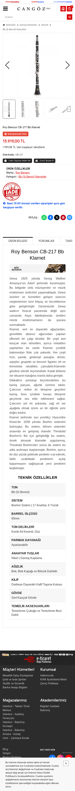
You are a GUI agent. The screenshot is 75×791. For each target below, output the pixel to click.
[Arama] (69, 17)
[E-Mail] (69, 217)
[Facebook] (50, 217)
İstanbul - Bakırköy (14, 730)
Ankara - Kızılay (12, 734)
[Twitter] (57, 217)
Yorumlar (46, 241)
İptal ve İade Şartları (14, 679)
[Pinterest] (63, 217)
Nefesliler (11, 25)
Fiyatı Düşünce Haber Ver (20, 160)
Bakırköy (45, 710)
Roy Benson (23, 172)
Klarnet (44, 25)
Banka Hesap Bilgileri (15, 687)
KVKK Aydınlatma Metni (53, 679)
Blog (5, 749)
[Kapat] (66, 763)
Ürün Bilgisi (17, 241)
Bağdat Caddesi (49, 706)
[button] (7, 65)
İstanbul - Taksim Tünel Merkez (16, 708)
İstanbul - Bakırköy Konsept (14, 724)
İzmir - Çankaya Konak (16, 738)
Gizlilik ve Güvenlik (13, 683)
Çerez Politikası (49, 683)
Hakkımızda (47, 675)
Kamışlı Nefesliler (28, 25)
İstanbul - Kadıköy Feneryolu (13, 716)
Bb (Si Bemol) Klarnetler (14, 29)
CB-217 (19, 154)
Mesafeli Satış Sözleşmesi (18, 675)
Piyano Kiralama (12, 757)
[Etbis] (37, 659)
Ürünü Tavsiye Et (47, 160)
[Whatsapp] (44, 217)
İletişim (7, 753)
